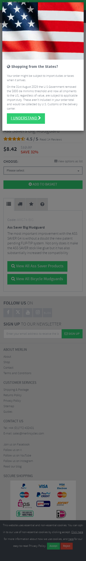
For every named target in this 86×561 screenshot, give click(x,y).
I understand (24, 118)
